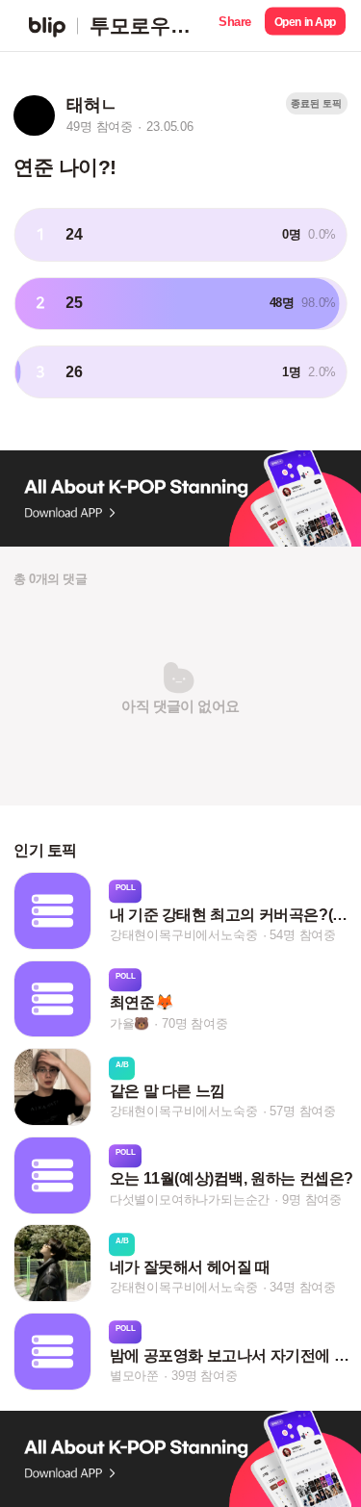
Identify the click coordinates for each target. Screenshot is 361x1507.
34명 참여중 (303, 1288)
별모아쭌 (134, 1375)
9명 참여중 (312, 1199)
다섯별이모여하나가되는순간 (190, 1199)
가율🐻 (129, 1023)
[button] (235, 25)
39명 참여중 (204, 1375)
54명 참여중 (303, 935)
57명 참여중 (303, 1111)
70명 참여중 (195, 1023)
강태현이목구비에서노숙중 (184, 935)
